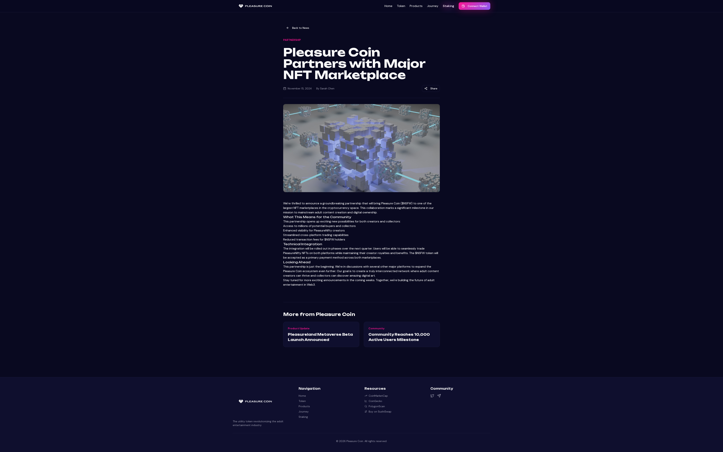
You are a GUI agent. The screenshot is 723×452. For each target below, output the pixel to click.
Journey (432, 6)
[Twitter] (432, 396)
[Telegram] (439, 396)
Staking (448, 6)
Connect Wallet (477, 6)
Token (401, 6)
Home (388, 6)
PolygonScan (377, 406)
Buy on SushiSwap (380, 411)
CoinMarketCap (378, 395)
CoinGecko (375, 401)
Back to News (300, 28)
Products (416, 6)
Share (433, 88)
